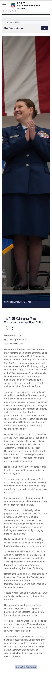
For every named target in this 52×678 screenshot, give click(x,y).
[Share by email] (12, 328)
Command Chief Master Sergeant (26, 667)
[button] (4, 6)
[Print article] (7, 328)
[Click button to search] (44, 28)
